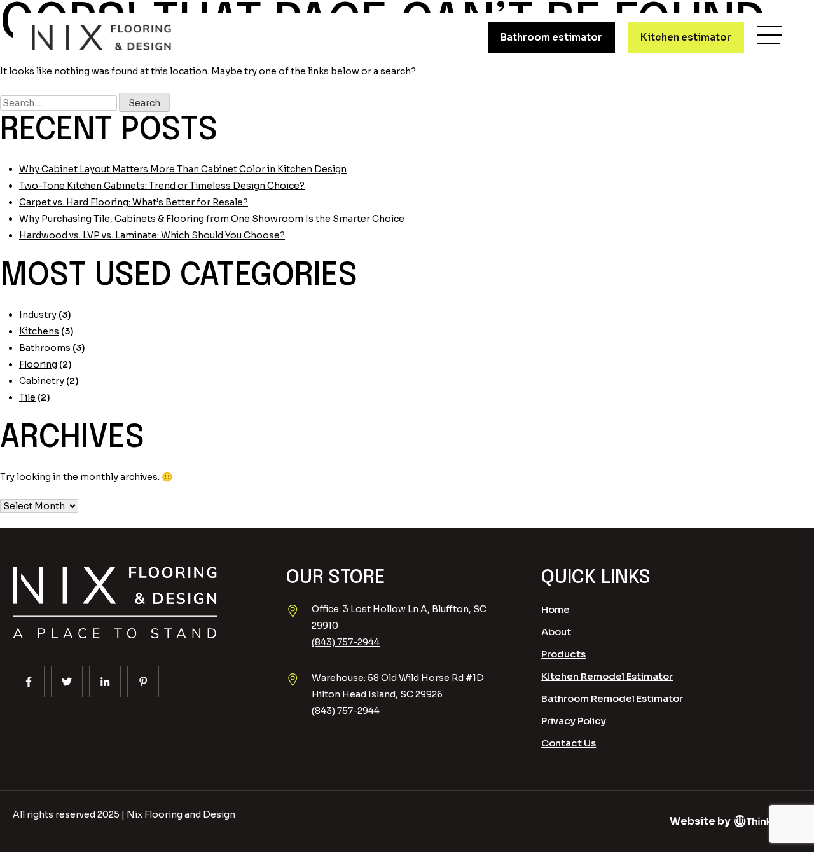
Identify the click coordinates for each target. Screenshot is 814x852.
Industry (38, 314)
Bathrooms (45, 348)
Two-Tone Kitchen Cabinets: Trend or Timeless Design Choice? (162, 185)
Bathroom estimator (551, 37)
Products (563, 654)
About (556, 632)
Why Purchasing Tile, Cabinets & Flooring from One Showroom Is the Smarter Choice (211, 218)
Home (555, 609)
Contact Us (568, 743)
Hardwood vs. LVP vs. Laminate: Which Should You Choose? (152, 235)
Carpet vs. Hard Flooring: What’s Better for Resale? (133, 202)
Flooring (38, 364)
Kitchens (39, 331)
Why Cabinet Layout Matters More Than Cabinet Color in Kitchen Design (183, 169)
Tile (27, 397)
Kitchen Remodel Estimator (607, 676)
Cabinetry (41, 381)
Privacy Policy (573, 721)
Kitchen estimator (685, 37)
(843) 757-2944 (346, 642)
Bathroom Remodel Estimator (612, 698)
